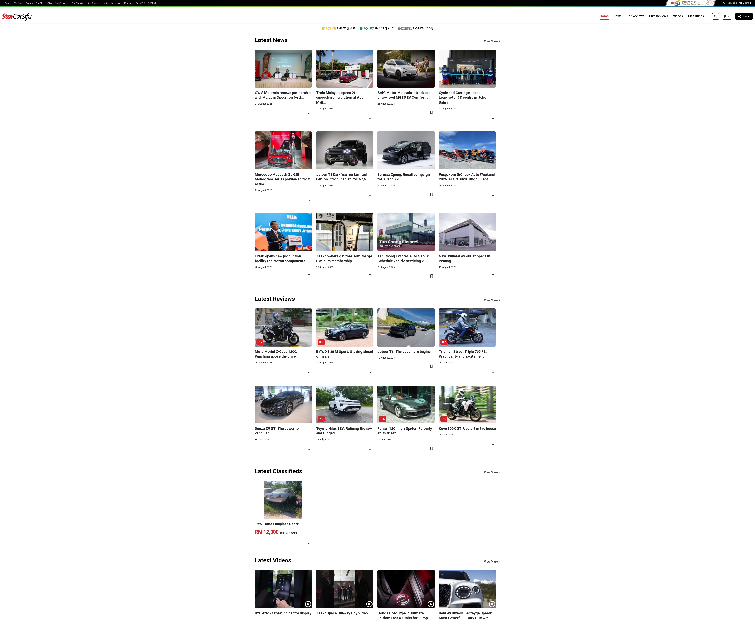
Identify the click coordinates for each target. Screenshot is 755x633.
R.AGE (39, 3)
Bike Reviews (658, 16)
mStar (49, 3)
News (617, 16)
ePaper (7, 3)
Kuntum (128, 3)
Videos (678, 16)
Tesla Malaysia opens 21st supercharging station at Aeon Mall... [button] (341, 97)
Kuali (118, 3)
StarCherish (78, 3)
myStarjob (107, 3)
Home (604, 16)
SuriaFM (140, 3)
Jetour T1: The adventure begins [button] (404, 352)
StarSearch (93, 3)
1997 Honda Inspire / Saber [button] (277, 524)
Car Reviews (635, 16)
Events (29, 3)
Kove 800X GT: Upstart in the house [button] (467, 428)
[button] (492, 41)
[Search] (715, 16)
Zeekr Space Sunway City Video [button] (342, 613)
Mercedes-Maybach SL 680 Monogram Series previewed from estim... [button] (282, 179)
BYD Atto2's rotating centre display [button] (283, 613)
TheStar (18, 3)
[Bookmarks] (727, 16)
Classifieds (696, 16)
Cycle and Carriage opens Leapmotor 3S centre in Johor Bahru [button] (463, 97)
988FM (152, 3)
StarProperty (62, 3)
